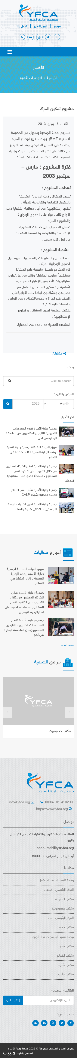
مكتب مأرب (66, 975)
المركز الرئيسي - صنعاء (59, 890)
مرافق (48, 662)
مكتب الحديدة (64, 899)
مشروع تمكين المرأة (57, 109)
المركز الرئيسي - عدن (60, 918)
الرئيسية (52, 78)
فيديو (57, 26)
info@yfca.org (19, 802)
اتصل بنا (22, 26)
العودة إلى (31, 78)
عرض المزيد (67, 645)
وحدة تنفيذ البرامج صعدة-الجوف (52, 937)
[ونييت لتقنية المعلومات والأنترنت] (9, 1053)
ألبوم (40, 26)
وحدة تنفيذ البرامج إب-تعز (57, 881)
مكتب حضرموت (60, 731)
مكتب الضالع (65, 956)
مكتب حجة (66, 927)
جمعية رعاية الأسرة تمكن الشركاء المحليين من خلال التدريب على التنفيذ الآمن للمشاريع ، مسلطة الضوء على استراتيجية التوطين (24, 602)
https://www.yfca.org (52, 809)
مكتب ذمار (67, 946)
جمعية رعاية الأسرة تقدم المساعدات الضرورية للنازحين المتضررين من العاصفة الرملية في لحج (31, 433)
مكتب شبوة (66, 965)
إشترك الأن (13, 1000)
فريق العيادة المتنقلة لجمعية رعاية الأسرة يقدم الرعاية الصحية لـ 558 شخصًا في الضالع (32, 452)
